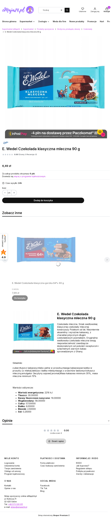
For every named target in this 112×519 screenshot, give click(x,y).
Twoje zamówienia (12, 468)
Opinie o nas (10, 488)
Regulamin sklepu (84, 468)
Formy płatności (47, 463)
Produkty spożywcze (45, 29)
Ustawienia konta (12, 466)
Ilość (4, 188)
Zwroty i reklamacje (85, 474)
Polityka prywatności (85, 471)
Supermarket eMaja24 (11, 29)
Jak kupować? (82, 466)
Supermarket (28, 29)
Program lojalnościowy (14, 474)
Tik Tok (43, 488)
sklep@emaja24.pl (19, 507)
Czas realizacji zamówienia (52, 466)
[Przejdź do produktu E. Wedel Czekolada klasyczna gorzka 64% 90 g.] (46, 249)
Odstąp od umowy (12, 471)
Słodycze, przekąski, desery (68, 29)
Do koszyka (19, 298)
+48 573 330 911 (15, 504)
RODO (79, 463)
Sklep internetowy (53, 515)
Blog (42, 491)
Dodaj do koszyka (43, 200)
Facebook (45, 485)
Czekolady (87, 29)
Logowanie (9, 463)
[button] (67, 10)
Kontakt (7, 485)
